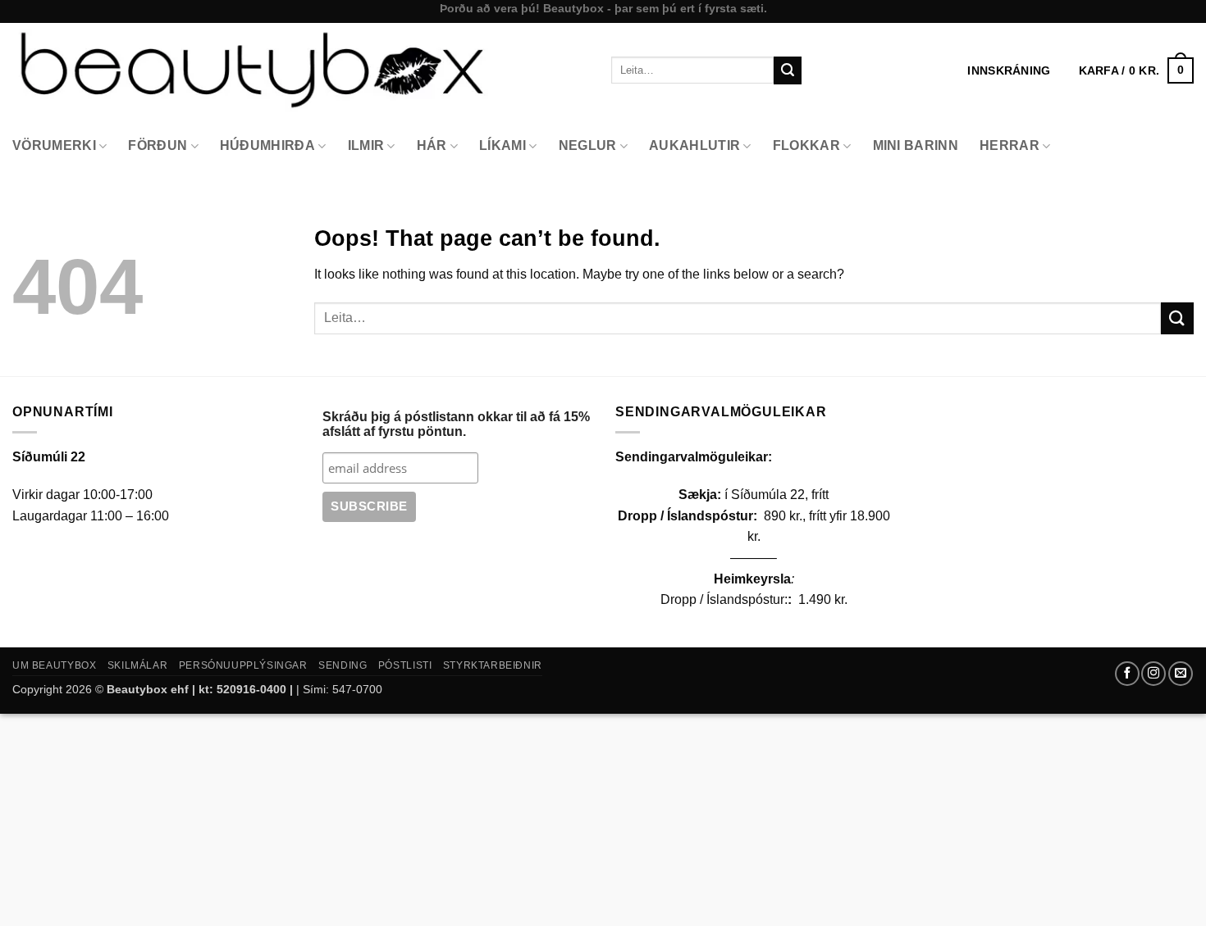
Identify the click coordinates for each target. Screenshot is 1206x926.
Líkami (502, 145)
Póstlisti (405, 665)
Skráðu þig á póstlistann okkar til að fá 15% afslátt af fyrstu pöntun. (456, 424)
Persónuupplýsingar (243, 665)
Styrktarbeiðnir (492, 665)
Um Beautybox (54, 665)
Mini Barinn (916, 145)
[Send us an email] (1180, 673)
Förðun (157, 145)
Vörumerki (54, 145)
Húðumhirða (267, 145)
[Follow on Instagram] (1153, 673)
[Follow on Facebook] (1127, 673)
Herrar (1009, 145)
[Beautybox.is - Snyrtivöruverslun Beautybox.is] (299, 70)
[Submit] (788, 70)
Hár (432, 145)
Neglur (588, 145)
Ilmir (366, 145)
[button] (1136, 70)
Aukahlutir (694, 145)
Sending (342, 665)
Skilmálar (137, 665)
